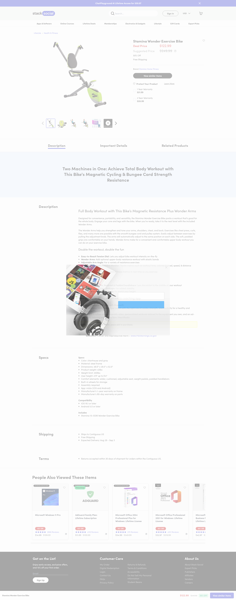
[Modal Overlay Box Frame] (118, 300)
